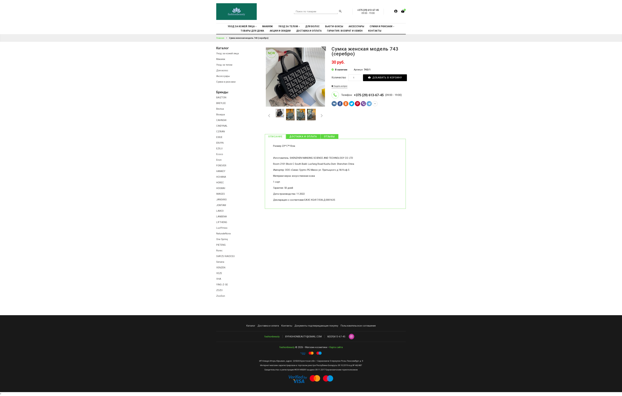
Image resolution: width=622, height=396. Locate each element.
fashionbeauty (272, 336)
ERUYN (220, 142)
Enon (219, 159)
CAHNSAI (221, 120)
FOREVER (221, 165)
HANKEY (220, 171)
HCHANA (221, 176)
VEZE (219, 273)
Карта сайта (336, 347)
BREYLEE (221, 103)
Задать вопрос (340, 86)
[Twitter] (351, 103)
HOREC (220, 182)
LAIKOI (220, 210)
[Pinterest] (357, 103)
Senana (220, 261)
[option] (279, 113)
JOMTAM (221, 205)
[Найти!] (340, 11)
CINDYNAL (222, 125)
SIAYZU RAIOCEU (225, 256)
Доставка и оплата (303, 136)
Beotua (220, 108)
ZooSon (220, 295)
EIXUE (219, 137)
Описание (275, 136)
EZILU (219, 148)
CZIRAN (220, 131)
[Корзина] (402, 12)
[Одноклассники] (345, 103)
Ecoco (219, 154)
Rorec (219, 250)
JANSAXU (221, 199)
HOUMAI (220, 188)
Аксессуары (223, 76)
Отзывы (329, 136)
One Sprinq (222, 239)
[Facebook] (340, 103)
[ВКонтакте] (334, 103)
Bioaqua (220, 114)
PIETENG (221, 244)
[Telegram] (369, 103)
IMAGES (220, 193)
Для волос (222, 70)
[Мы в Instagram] (351, 336)
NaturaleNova (223, 233)
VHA (218, 278)
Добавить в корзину (387, 77)
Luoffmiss (221, 227)
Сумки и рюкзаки (226, 81)
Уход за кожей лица (227, 53)
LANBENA (221, 216)
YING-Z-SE (222, 284)
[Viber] (363, 103)
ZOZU (219, 290)
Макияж (220, 59)
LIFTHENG (221, 222)
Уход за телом (224, 64)
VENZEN (220, 267)
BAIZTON (221, 97)
